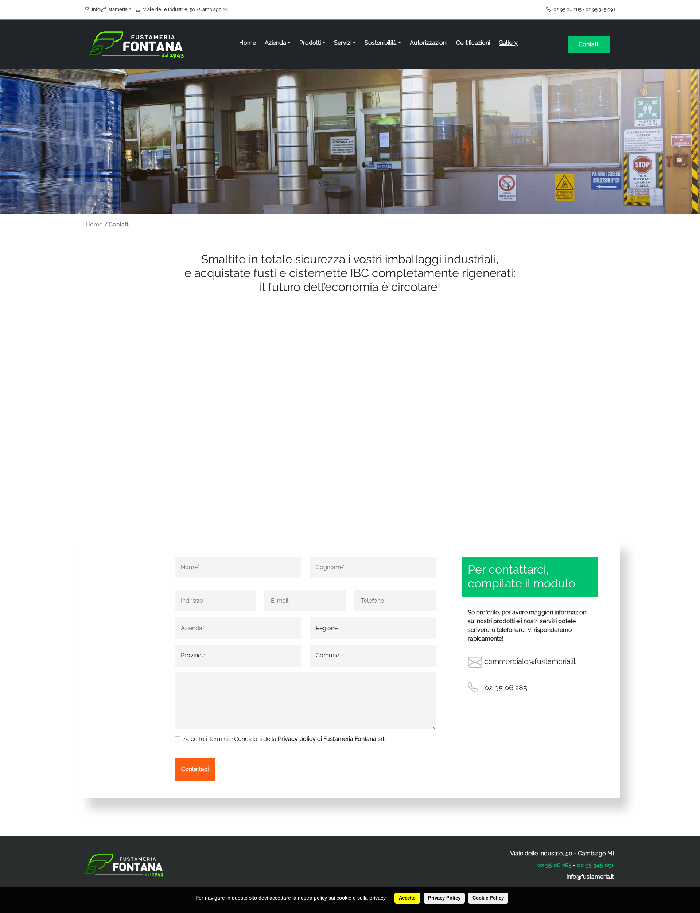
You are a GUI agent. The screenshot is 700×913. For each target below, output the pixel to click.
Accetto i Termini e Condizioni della (283, 738)
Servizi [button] (342, 42)
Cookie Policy (488, 898)
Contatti (589, 44)
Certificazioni (473, 42)
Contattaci (195, 769)
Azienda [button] (275, 42)
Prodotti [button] (310, 42)
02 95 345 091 (600, 9)
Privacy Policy (444, 898)
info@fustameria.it (111, 9)
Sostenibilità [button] (381, 42)
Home (247, 42)
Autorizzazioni (428, 42)
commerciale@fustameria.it (530, 661)
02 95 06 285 (567, 9)
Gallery (508, 42)
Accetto (407, 898)
